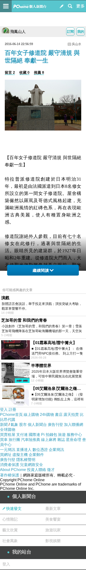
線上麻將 (48, 440)
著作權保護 (9, 475)
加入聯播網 (73, 425)
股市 (23, 425)
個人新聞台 (37, 425)
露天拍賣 (71, 415)
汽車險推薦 (30, 440)
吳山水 (76, 44)
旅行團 (14, 440)
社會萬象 (10, 541)
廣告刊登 (55, 425)
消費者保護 (9, 465)
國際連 (34, 435)
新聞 (4, 425)
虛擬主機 (20, 455)
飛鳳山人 (18, 32)
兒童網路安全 (31, 465)
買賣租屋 (7, 435)
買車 (4, 440)
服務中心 (74, 435)
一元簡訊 (7, 450)
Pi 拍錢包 (49, 435)
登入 (4, 410)
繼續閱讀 (41, 270)
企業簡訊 (56, 450)
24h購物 (47, 415)
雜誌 (61, 440)
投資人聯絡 (36, 470)
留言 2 (10, 72)
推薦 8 (39, 72)
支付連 (22, 435)
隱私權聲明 (25, 460)
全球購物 (7, 430)
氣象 (14, 425)
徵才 (51, 470)
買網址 (5, 455)
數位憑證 (40, 450)
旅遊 (62, 435)
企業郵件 (36, 455)
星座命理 (73, 440)
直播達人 (24, 450)
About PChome (13, 470)
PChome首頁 (11, 415)
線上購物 (31, 415)
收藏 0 (24, 72)
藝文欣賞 (10, 530)
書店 (59, 415)
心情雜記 (10, 519)
